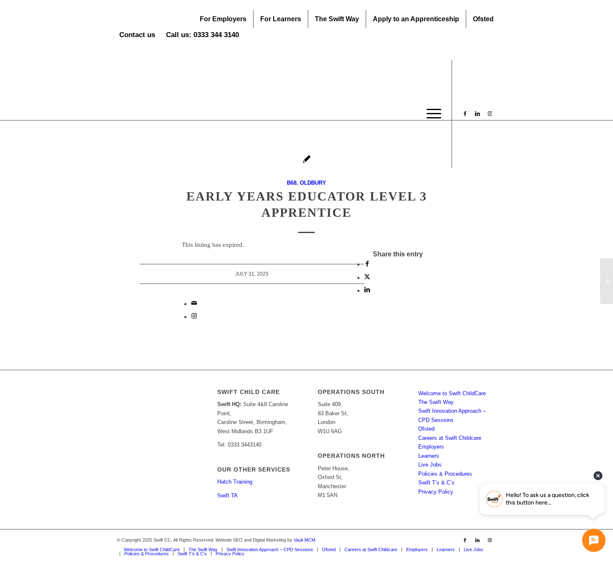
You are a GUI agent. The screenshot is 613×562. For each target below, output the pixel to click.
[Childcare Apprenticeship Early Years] (606, 281)
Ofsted (483, 19)
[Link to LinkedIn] (477, 113)
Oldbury (313, 183)
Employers (431, 447)
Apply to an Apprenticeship (416, 19)
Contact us (137, 35)
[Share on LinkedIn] (367, 290)
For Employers (223, 19)
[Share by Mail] (194, 303)
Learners (428, 456)
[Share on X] (367, 277)
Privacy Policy (435, 492)
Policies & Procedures (445, 474)
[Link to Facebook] (465, 113)
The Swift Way (337, 19)
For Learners (280, 19)
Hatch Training (234, 482)
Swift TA (227, 495)
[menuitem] (223, 19)
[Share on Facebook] (367, 264)
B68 (291, 183)
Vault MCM (304, 539)
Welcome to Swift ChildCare (452, 393)
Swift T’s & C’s (436, 482)
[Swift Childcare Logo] (179, 114)
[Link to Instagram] (490, 113)
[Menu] (431, 114)
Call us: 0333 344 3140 (202, 35)
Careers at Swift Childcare (449, 438)
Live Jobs (430, 465)
